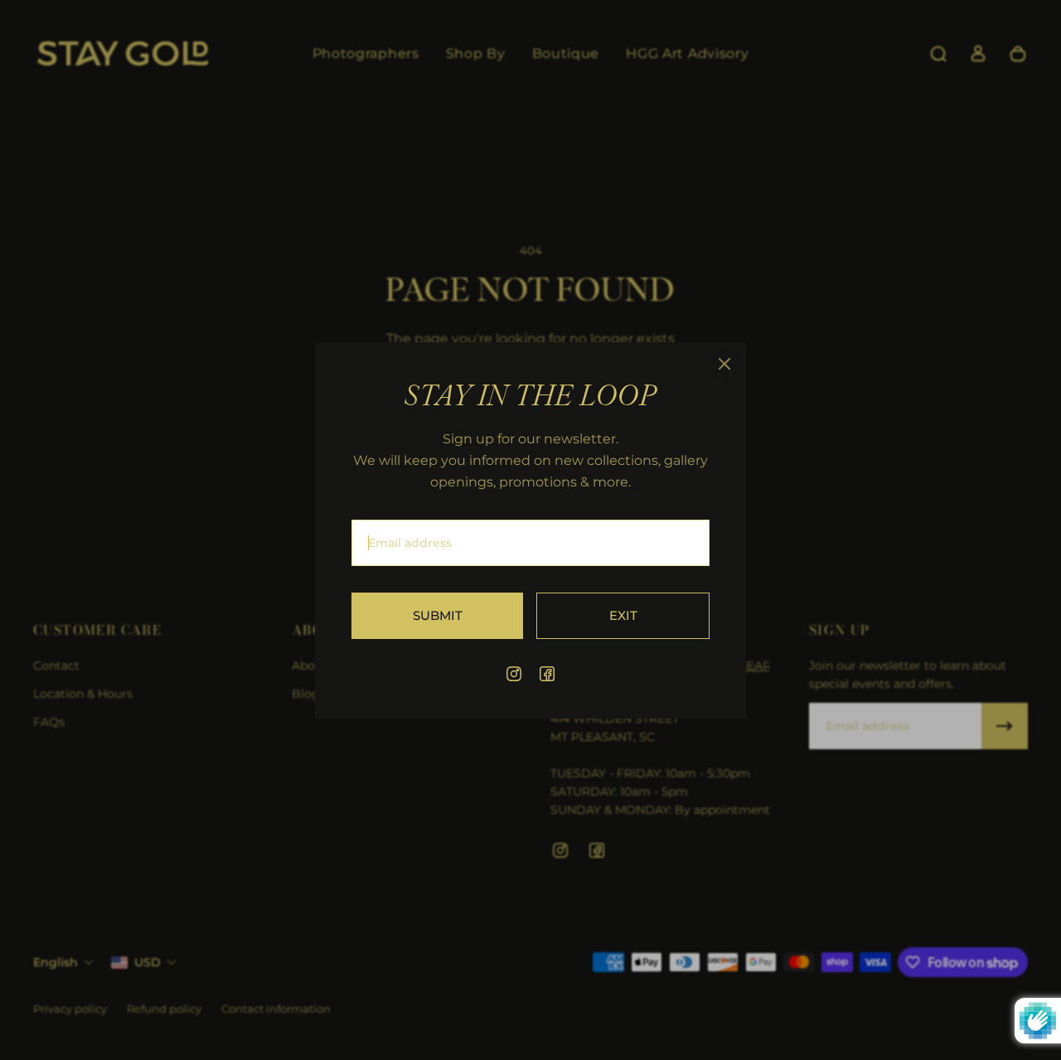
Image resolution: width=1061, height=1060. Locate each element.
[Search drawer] (938, 54)
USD (147, 962)
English (55, 962)
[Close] (724, 364)
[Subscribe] (1004, 726)
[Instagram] (514, 674)
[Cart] (1018, 54)
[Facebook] (547, 674)
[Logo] (122, 54)
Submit (438, 614)
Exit (623, 614)
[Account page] (978, 54)
